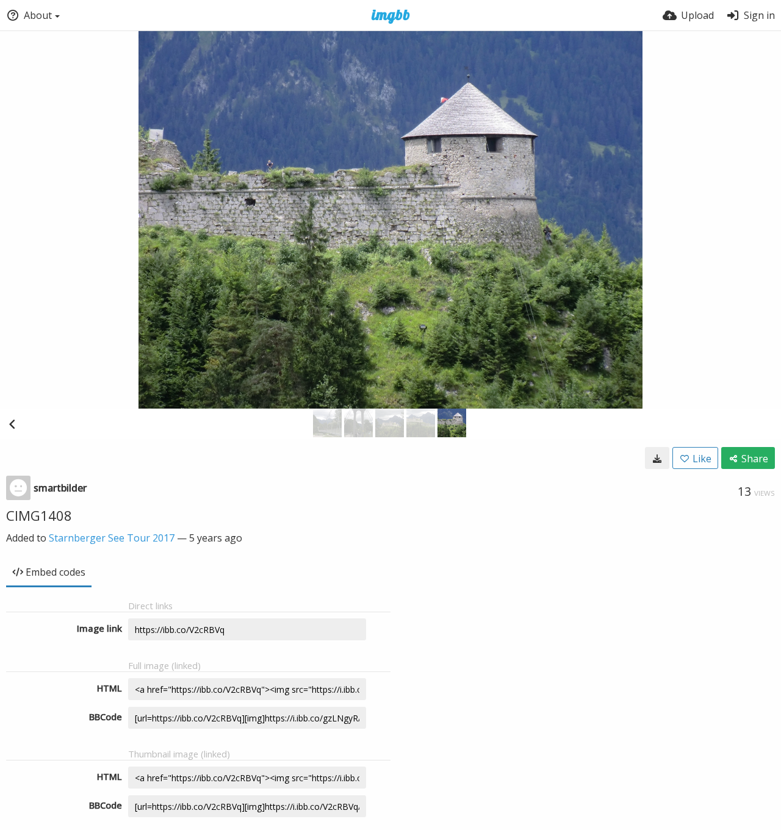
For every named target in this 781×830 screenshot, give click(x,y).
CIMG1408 (39, 515)
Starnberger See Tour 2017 (112, 538)
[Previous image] (12, 424)
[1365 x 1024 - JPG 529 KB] (657, 458)
